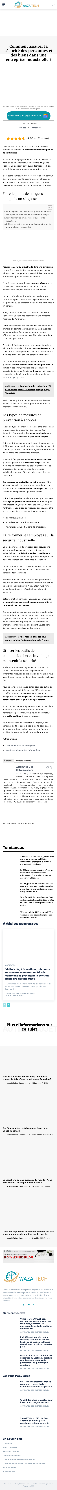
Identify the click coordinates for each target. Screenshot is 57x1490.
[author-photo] (4, 1082)
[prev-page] (4, 1005)
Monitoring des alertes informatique (22, 750)
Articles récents (23, 760)
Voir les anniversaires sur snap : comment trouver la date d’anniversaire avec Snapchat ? (27, 1077)
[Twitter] (51, 767)
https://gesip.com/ (15, 377)
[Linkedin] (28, 1305)
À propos (8, 760)
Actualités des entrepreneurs (20, 823)
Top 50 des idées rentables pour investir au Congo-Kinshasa (36, 1401)
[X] (33, 1305)
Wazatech (6, 106)
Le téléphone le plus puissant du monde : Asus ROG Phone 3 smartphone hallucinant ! (27, 1181)
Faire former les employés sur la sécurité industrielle (25, 219)
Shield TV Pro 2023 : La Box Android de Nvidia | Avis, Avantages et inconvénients (34, 1420)
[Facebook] (47, 767)
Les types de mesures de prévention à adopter (28, 215)
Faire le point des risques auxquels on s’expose (28, 211)
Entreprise (36, 128)
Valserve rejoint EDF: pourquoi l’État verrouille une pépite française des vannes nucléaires (36, 915)
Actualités (15, 106)
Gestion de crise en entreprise (20, 745)
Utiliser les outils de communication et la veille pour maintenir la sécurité (28, 225)
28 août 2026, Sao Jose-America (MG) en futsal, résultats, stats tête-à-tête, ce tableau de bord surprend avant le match (37, 901)
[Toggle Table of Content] (49, 207)
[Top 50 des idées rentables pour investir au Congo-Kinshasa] (28, 1106)
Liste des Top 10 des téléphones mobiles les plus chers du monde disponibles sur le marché (28, 1232)
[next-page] (8, 1005)
